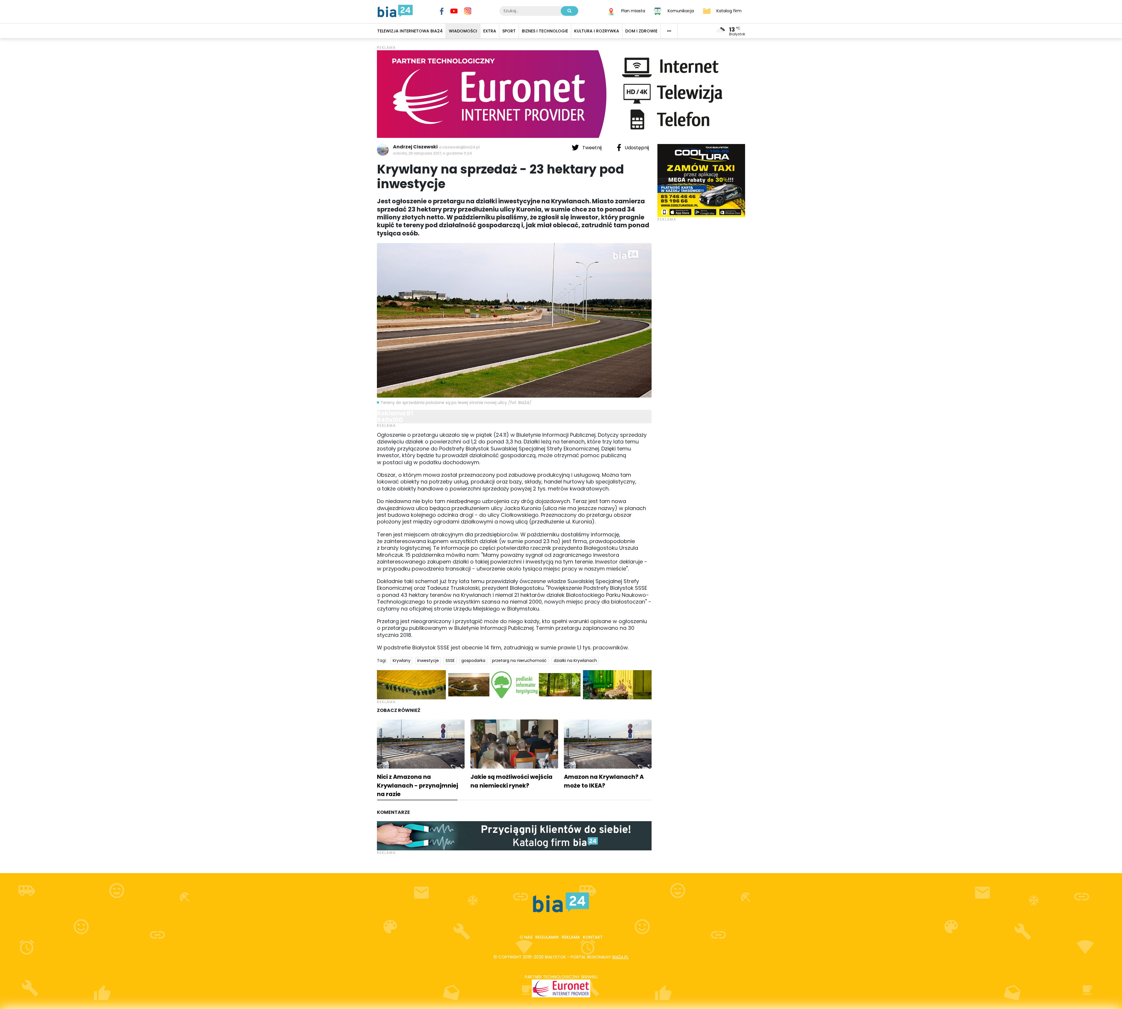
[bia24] (395, 10)
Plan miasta (633, 10)
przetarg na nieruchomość (519, 660)
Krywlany (402, 660)
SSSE (450, 660)
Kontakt (593, 937)
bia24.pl (620, 957)
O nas (526, 937)
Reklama (571, 937)
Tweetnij (592, 147)
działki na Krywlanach (575, 660)
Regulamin (547, 937)
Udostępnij (636, 147)
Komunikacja (681, 10)
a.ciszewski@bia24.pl (459, 147)
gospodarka (473, 660)
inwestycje (428, 660)
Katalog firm (729, 10)
